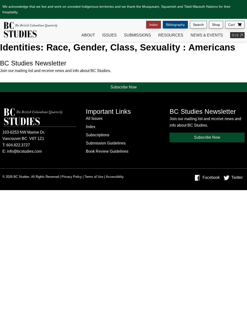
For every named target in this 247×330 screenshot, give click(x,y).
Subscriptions (97, 135)
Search (198, 25)
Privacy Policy (72, 177)
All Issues (94, 118)
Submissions (137, 35)
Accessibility (115, 177)
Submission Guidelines (106, 143)
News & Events (207, 35)
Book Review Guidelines (107, 151)
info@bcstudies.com (24, 151)
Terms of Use (93, 177)
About (88, 35)
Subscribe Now (123, 87)
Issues (109, 35)
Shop (216, 25)
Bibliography (175, 25)
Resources (170, 35)
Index (153, 25)
